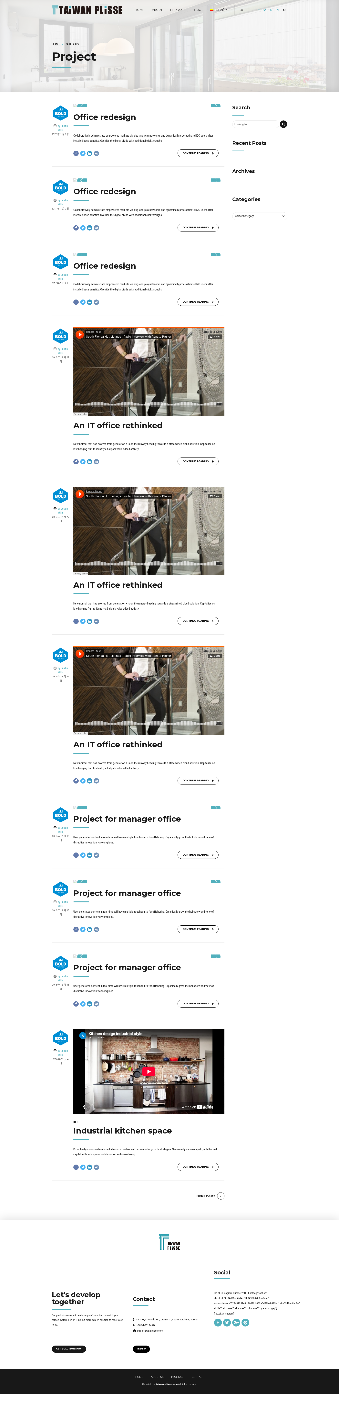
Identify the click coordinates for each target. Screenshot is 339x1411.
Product (177, 10)
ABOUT (157, 10)
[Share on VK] (96, 153)
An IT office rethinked (117, 425)
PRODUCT (177, 1376)
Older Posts (205, 1196)
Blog (197, 10)
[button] (82, 106)
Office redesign (104, 117)
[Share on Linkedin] (89, 153)
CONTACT (198, 1376)
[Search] (284, 10)
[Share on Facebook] (76, 153)
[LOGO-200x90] (169, 1242)
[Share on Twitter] (83, 153)
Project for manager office (127, 819)
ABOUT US (157, 1376)
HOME (139, 10)
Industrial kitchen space (122, 1130)
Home (56, 44)
